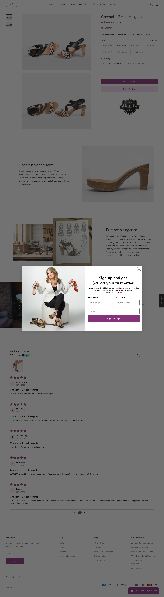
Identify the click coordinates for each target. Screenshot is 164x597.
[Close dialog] (139, 269)
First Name (93, 297)
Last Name (120, 297)
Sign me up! (113, 318)
